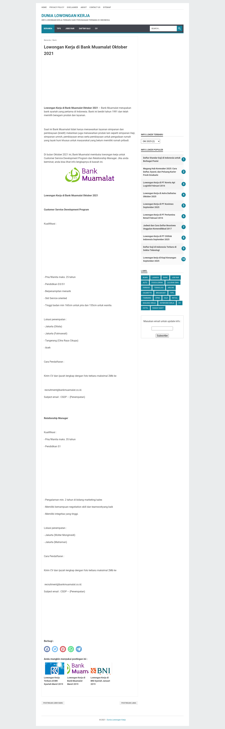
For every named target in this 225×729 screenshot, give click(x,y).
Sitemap (107, 7)
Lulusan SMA (173, 283)
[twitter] (55, 649)
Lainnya (155, 278)
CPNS (157, 298)
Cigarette (147, 293)
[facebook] (47, 649)
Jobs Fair (69, 28)
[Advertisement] (90, 81)
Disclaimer (72, 7)
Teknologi (158, 288)
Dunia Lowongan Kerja (65, 15)
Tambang (147, 298)
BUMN (145, 278)
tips (172, 293)
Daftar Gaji (84, 28)
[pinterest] (63, 649)
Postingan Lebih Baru (53, 703)
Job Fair (175, 278)
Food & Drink (157, 283)
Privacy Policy (56, 7)
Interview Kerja (167, 303)
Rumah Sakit (158, 308)
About (84, 7)
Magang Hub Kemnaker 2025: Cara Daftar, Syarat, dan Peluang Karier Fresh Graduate (160, 171)
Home (44, 7)
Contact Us (94, 7)
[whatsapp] (71, 649)
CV (96, 28)
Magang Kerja (149, 303)
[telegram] (79, 649)
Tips (59, 28)
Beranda (48, 28)
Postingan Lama (128, 703)
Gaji (166, 298)
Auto (145, 283)
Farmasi (146, 288)
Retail (175, 298)
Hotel (145, 308)
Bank (165, 278)
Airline (171, 288)
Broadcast (161, 293)
